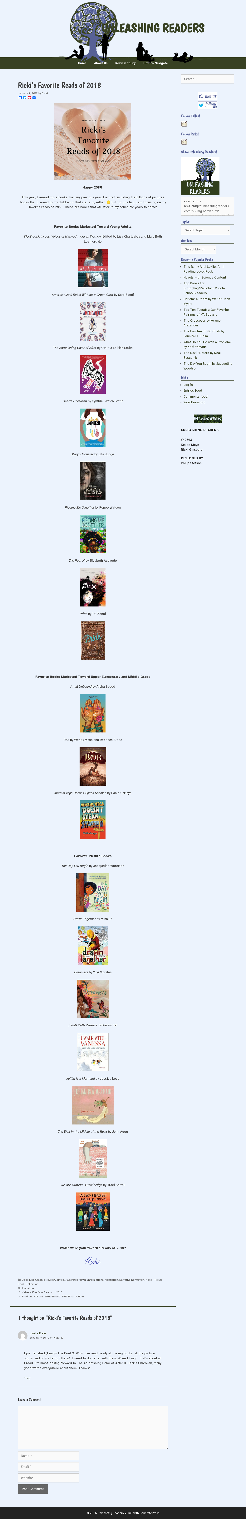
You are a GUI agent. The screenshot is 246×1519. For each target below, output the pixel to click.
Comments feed (196, 397)
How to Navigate (155, 63)
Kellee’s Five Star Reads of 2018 (42, 1292)
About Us (101, 63)
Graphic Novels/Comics (49, 1279)
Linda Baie (37, 1333)
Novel (149, 1279)
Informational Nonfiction (102, 1279)
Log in (188, 385)
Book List (28, 1279)
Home (82, 63)
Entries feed (193, 391)
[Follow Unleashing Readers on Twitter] (207, 108)
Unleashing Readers (152, 28)
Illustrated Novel (75, 1279)
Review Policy (125, 63)
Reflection (32, 1284)
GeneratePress (150, 1513)
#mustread (28, 1288)
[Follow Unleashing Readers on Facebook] (207, 99)
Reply (27, 1378)
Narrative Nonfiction (131, 1279)
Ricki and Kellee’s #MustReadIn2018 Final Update (53, 1296)
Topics (185, 221)
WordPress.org (194, 402)
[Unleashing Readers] (200, 194)
